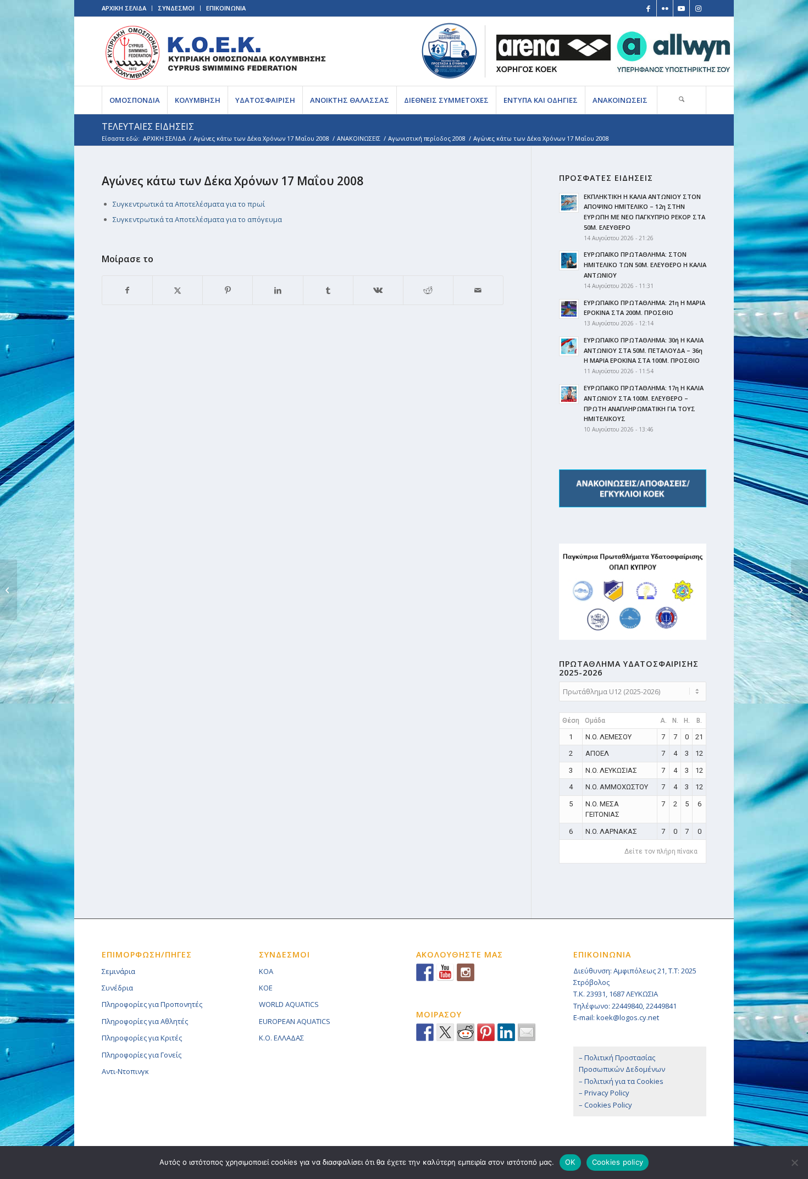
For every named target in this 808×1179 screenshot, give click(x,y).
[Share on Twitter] (445, 1032)
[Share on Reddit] (428, 290)
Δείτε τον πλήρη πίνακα (661, 851)
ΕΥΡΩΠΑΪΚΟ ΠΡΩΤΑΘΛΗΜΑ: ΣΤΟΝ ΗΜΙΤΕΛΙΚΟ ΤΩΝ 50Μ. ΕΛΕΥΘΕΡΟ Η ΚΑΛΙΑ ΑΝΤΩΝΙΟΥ (645, 264)
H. (687, 720)
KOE (266, 988)
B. (699, 720)
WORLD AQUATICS (289, 1004)
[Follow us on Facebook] (425, 972)
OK (570, 1162)
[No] (794, 1162)
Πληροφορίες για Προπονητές (152, 1004)
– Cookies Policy (605, 1105)
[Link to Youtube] (681, 8)
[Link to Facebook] (648, 8)
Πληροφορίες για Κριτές (142, 1038)
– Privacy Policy (604, 1093)
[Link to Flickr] (665, 8)
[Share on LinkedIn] (277, 290)
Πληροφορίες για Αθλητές (145, 1021)
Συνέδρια (117, 988)
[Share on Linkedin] (506, 1032)
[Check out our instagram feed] (465, 972)
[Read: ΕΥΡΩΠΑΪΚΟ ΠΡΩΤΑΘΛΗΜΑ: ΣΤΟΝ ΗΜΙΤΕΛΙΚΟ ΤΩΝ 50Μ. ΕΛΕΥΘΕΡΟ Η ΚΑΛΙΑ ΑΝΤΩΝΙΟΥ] (569, 260)
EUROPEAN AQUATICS (294, 1021)
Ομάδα (595, 720)
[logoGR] (215, 51)
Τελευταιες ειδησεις (148, 126)
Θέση (570, 720)
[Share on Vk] (378, 290)
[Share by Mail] (478, 290)
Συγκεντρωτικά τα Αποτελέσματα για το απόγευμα (197, 219)
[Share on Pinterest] (227, 290)
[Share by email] (526, 1032)
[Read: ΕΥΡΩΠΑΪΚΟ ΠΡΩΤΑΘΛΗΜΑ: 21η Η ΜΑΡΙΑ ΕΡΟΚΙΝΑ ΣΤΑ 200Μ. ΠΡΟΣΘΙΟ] (569, 309)
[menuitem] (134, 100)
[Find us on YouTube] (445, 972)
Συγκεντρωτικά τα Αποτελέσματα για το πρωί (189, 204)
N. (675, 720)
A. (663, 720)
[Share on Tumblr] (328, 290)
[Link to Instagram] (698, 8)
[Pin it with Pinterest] (486, 1032)
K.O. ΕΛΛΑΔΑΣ (281, 1038)
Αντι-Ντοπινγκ (125, 1071)
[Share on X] (177, 290)
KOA (266, 971)
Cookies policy (618, 1162)
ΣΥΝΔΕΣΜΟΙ (176, 8)
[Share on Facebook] (127, 290)
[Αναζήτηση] (681, 100)
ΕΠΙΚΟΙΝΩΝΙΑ (226, 8)
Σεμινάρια (118, 971)
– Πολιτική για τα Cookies (621, 1081)
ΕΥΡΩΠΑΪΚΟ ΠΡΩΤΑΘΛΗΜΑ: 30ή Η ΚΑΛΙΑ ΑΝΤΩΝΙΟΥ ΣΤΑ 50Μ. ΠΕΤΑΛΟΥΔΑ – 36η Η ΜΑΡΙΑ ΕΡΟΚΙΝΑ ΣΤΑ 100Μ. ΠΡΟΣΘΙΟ (644, 350)
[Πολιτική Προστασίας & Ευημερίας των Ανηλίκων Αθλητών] (449, 51)
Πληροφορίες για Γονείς (141, 1055)
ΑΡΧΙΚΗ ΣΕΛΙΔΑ (124, 8)
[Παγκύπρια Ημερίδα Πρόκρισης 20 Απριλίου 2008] (8, 590)
